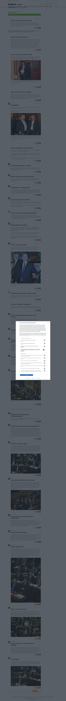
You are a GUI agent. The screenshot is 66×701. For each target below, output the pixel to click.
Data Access (33, 378)
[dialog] (33, 350)
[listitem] (33, 338)
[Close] (48, 323)
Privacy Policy (38, 378)
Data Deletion (28, 378)
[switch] (44, 340)
